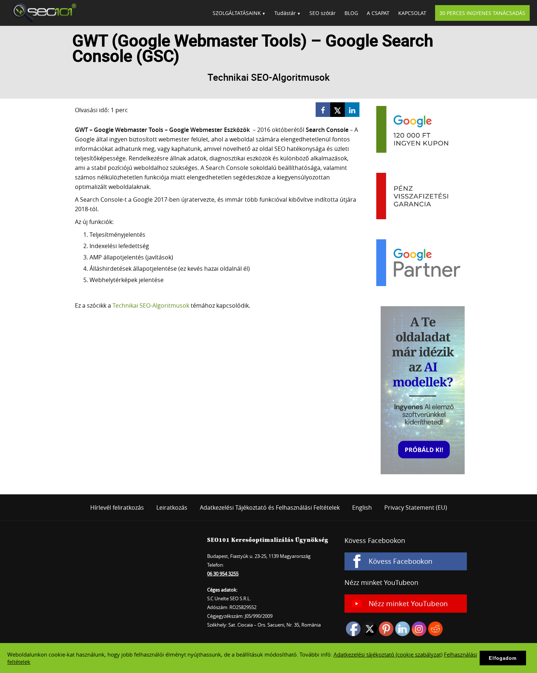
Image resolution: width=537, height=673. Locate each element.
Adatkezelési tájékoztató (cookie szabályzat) (388, 654)
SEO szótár (322, 12)
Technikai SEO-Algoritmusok (151, 305)
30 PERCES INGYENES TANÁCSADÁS (482, 12)
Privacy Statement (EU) (415, 507)
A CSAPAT (378, 12)
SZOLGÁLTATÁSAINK (237, 12)
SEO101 (42, 13)
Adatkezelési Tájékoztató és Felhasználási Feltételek (270, 507)
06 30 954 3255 (223, 573)
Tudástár (285, 12)
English (362, 507)
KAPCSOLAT (412, 12)
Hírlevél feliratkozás (117, 507)
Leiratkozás (171, 507)
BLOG (351, 12)
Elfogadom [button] (503, 658)
